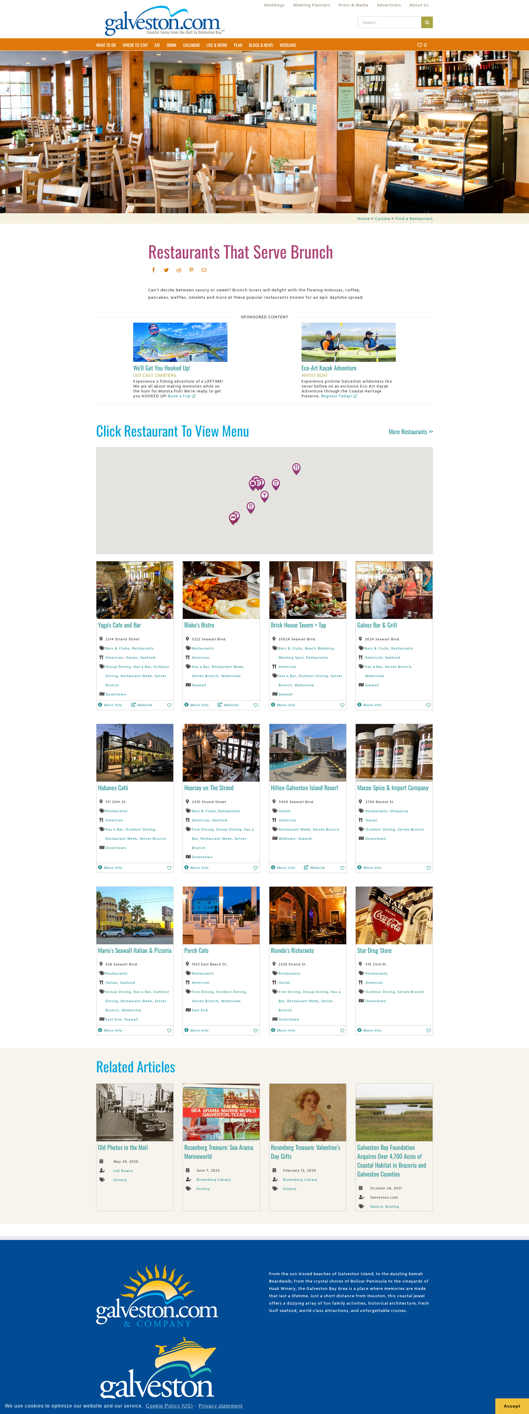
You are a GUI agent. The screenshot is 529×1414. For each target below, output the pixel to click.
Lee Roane (123, 1170)
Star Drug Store (374, 950)
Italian (132, 657)
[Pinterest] (191, 269)
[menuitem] (274, 5)
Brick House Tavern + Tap (298, 624)
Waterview (231, 675)
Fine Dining (203, 829)
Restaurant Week (136, 675)
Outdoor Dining (313, 675)
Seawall (199, 685)
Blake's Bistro (199, 624)
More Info (113, 704)
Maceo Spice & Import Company (393, 787)
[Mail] (204, 269)
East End (114, 1019)
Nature (376, 1206)
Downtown (116, 694)
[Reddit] (179, 269)
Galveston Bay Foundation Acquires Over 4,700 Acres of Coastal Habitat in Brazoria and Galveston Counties (391, 1160)
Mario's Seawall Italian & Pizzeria (134, 950)
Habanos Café (113, 787)
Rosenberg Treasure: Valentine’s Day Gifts (305, 1152)
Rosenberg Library (214, 1179)
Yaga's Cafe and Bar (119, 624)
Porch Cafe (196, 950)
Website (144, 704)
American (114, 657)
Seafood (148, 657)
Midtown (287, 838)
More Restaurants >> (411, 431)
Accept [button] (512, 1406)
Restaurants (143, 648)
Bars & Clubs (117, 648)
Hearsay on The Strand (209, 787)
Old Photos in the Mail (123, 1147)
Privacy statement (220, 1405)
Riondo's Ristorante (292, 950)
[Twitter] (166, 269)
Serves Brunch (205, 675)
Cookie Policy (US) (169, 1405)
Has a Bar (142, 666)
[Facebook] (153, 269)
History (120, 1179)
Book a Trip (179, 396)
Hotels (285, 810)
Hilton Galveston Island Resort (304, 787)
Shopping (399, 810)
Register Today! (336, 396)
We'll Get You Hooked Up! (161, 367)
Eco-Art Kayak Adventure (329, 367)
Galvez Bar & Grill (377, 624)
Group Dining (118, 666)
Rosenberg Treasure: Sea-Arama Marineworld (218, 1152)
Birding (392, 1206)
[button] (250, 508)
